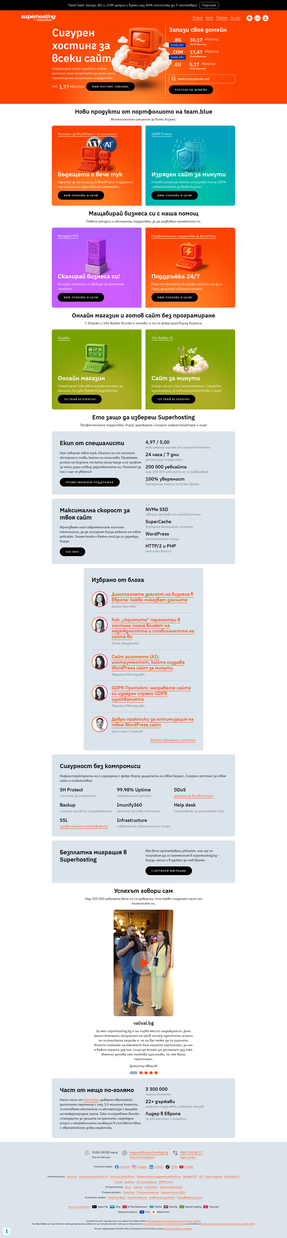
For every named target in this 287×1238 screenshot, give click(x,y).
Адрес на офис (188, 1157)
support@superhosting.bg (149, 1152)
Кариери (138, 1186)
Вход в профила (116, 1197)
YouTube (188, 1166)
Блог (209, 17)
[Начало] (38, 18)
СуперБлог (129, 1192)
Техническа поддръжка (142, 1157)
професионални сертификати (84, 826)
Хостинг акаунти (137, 1197)
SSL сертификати (147, 1181)
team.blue (91, 1099)
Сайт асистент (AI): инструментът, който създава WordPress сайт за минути (148, 662)
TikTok (174, 1166)
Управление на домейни (162, 1197)
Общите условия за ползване (178, 1228)
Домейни (130, 1181)
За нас (235, 17)
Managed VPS (68, 236)
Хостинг (72, 1176)
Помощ (221, 17)
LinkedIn (159, 1166)
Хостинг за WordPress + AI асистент (87, 134)
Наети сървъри (213, 1176)
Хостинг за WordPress (122, 1176)
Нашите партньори (171, 1186)
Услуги (197, 17)
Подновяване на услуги (189, 1197)
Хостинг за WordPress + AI (93, 1176)
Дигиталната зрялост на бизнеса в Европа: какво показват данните (152, 597)
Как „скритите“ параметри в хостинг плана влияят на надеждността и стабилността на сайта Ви (153, 628)
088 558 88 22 (191, 1152)
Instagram (142, 1166)
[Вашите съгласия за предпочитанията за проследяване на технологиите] (6, 1231)
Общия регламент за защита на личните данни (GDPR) (173, 1221)
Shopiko (64, 337)
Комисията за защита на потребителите (163, 1224)
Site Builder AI (162, 337)
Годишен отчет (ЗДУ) (173, 1192)
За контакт (151, 1186)
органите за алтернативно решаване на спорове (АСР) (228, 1224)
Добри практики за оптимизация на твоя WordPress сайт (152, 722)
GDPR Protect (161, 134)
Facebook (125, 1166)
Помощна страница (148, 1192)
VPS (201, 1176)
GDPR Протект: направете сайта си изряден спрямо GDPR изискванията (151, 693)
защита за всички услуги (193, 795)
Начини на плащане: (79, 1206)
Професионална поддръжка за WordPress (183, 236)
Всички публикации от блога (172, 740)
